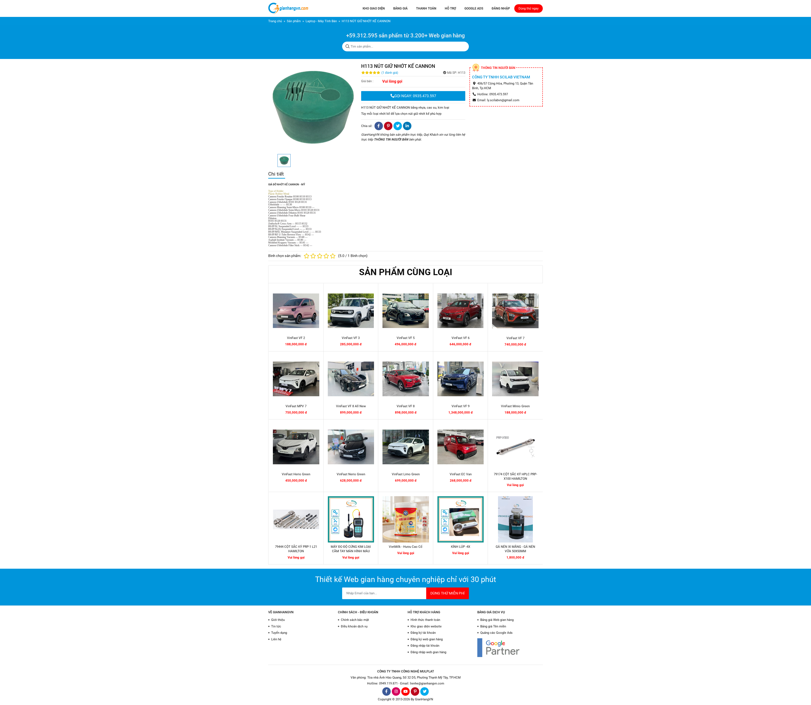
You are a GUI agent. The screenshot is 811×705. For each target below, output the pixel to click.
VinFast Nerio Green (351, 474)
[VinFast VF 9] (460, 379)
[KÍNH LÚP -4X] (460, 519)
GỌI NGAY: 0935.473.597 (415, 96)
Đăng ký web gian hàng (427, 639)
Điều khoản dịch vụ (354, 626)
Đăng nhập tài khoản (425, 646)
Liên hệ (276, 639)
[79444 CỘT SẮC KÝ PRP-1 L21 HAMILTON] (296, 519)
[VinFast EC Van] (460, 447)
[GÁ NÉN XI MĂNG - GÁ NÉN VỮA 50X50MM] (515, 519)
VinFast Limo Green (406, 474)
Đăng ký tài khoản (423, 633)
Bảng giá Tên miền (493, 626)
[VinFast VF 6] (460, 311)
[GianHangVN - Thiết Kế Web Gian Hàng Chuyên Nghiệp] (289, 8)
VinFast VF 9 (460, 406)
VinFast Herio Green (296, 474)
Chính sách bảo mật (355, 620)
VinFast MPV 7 (296, 406)
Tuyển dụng (279, 633)
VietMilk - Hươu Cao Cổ (405, 547)
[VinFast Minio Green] (515, 379)
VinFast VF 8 (406, 406)
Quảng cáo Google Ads (496, 633)
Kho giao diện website (426, 626)
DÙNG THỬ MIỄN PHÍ (447, 593)
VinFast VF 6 (460, 338)
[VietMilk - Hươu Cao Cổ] (405, 519)
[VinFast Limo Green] (405, 447)
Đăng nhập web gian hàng (428, 652)
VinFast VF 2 (296, 338)
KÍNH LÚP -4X (460, 547)
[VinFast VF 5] (405, 311)
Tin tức (276, 626)
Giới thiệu (278, 620)
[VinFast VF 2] (296, 311)
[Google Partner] (510, 647)
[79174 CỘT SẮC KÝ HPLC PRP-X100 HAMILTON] (515, 447)
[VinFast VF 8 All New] (351, 379)
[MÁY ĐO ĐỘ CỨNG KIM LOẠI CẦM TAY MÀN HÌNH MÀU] (351, 519)
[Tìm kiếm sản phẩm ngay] (347, 46)
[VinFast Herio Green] (296, 447)
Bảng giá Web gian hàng (497, 620)
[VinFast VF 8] (405, 379)
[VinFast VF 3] (351, 311)
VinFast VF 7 (515, 338)
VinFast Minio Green (515, 406)
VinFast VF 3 (351, 338)
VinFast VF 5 (406, 338)
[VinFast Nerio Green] (351, 447)
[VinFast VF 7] (515, 311)
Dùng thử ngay (528, 8)
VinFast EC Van (461, 474)
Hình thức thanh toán (425, 620)
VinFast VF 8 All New (351, 406)
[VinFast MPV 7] (296, 379)
